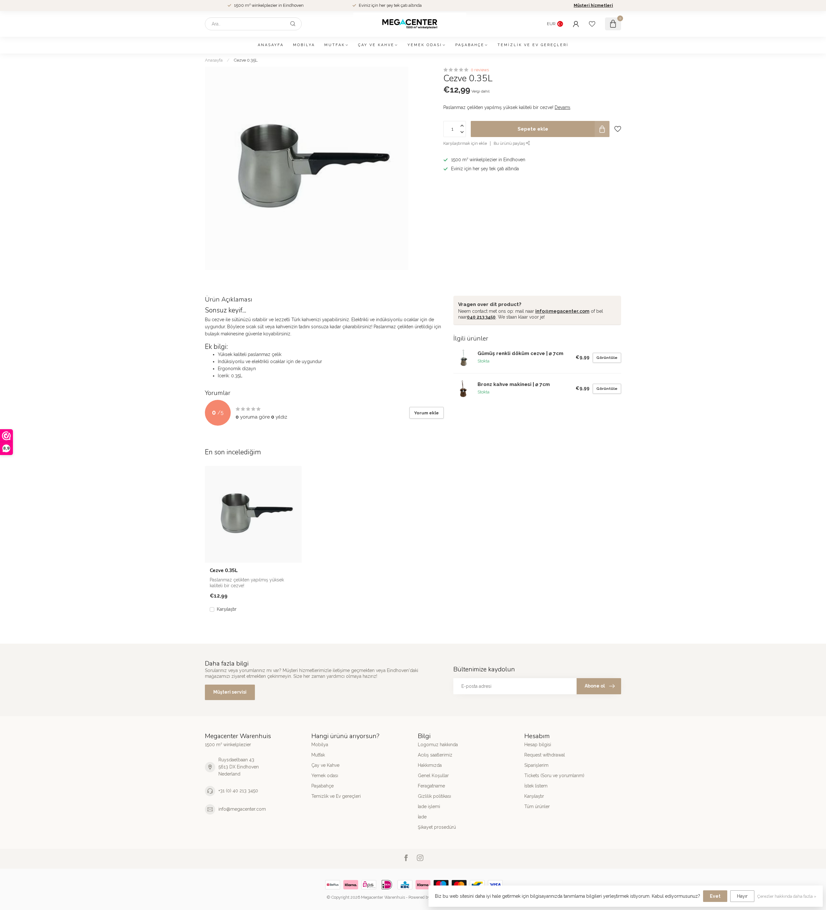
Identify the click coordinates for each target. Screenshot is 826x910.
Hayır (742, 896)
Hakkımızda (430, 765)
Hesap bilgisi (537, 744)
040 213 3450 (481, 317)
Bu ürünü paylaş (510, 143)
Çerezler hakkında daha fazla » (786, 896)
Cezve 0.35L (246, 60)
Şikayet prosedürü (437, 827)
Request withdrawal (544, 754)
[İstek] (592, 23)
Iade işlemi (429, 806)
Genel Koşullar (433, 775)
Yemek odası (425, 45)
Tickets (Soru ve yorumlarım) (554, 775)
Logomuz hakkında (438, 744)
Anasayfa (271, 45)
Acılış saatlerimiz (435, 754)
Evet (715, 896)
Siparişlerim (536, 765)
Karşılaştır (227, 609)
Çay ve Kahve (376, 45)
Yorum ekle (426, 412)
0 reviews (480, 69)
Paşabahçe (469, 45)
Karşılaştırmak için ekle (465, 143)
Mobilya (304, 45)
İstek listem (536, 785)
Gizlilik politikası (434, 796)
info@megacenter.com (562, 311)
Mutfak (334, 45)
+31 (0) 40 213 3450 (238, 790)
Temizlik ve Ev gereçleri (533, 45)
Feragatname (431, 785)
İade (422, 816)
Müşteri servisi (230, 692)
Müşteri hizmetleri (593, 5)
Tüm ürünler (537, 806)
